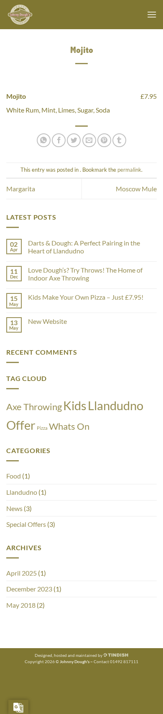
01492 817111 (124, 661)
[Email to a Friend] (89, 140)
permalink (129, 169)
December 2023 (29, 589)
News (14, 508)
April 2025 (21, 573)
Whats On (69, 426)
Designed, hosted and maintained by (69, 655)
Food (13, 476)
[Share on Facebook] (59, 140)
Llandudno (115, 405)
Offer (21, 425)
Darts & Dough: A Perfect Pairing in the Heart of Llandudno (84, 247)
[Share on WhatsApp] (44, 140)
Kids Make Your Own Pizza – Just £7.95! (85, 297)
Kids (75, 405)
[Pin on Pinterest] (104, 140)
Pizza (42, 428)
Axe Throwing (34, 406)
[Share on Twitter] (74, 140)
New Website (47, 321)
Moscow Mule (136, 189)
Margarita (20, 189)
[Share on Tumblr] (119, 140)
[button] (152, 14)
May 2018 (21, 605)
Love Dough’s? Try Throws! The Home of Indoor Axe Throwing (85, 274)
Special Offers (26, 524)
